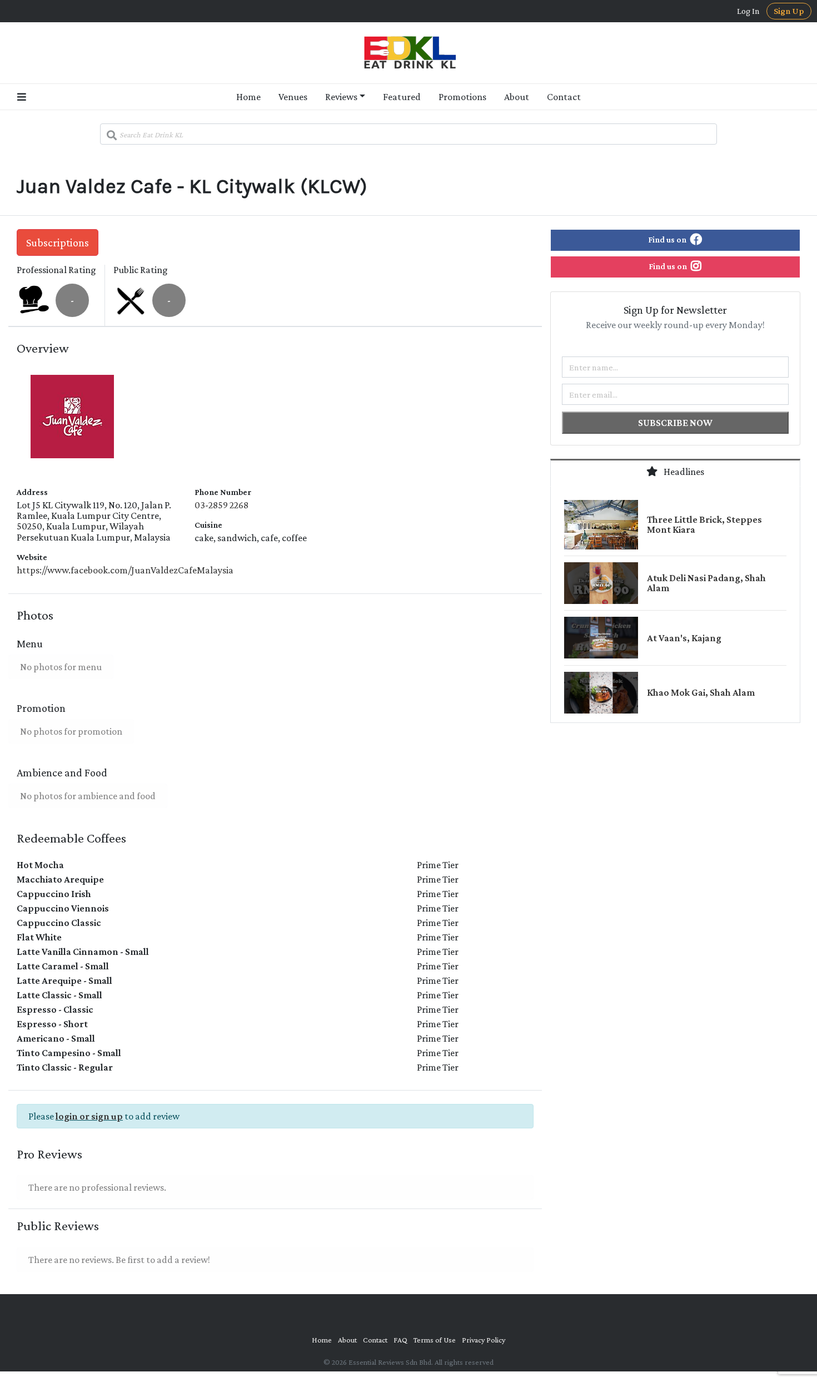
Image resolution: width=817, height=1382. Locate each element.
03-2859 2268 (221, 505)
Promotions (462, 96)
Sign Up (789, 11)
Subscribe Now (675, 422)
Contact (564, 96)
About (516, 96)
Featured (402, 96)
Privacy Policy (483, 1339)
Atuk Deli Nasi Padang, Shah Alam (706, 582)
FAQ (400, 1339)
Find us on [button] (668, 239)
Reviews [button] (341, 96)
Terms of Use (435, 1339)
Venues (292, 96)
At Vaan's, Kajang (684, 637)
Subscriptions (57, 242)
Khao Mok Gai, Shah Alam (701, 692)
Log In (748, 11)
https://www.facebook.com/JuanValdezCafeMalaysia (125, 570)
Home (248, 96)
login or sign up (89, 1116)
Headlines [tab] (683, 471)
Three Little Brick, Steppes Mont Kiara (704, 524)
